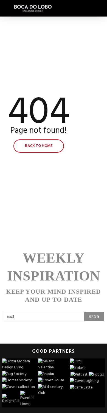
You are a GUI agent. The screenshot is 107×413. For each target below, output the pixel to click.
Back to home (38, 146)
